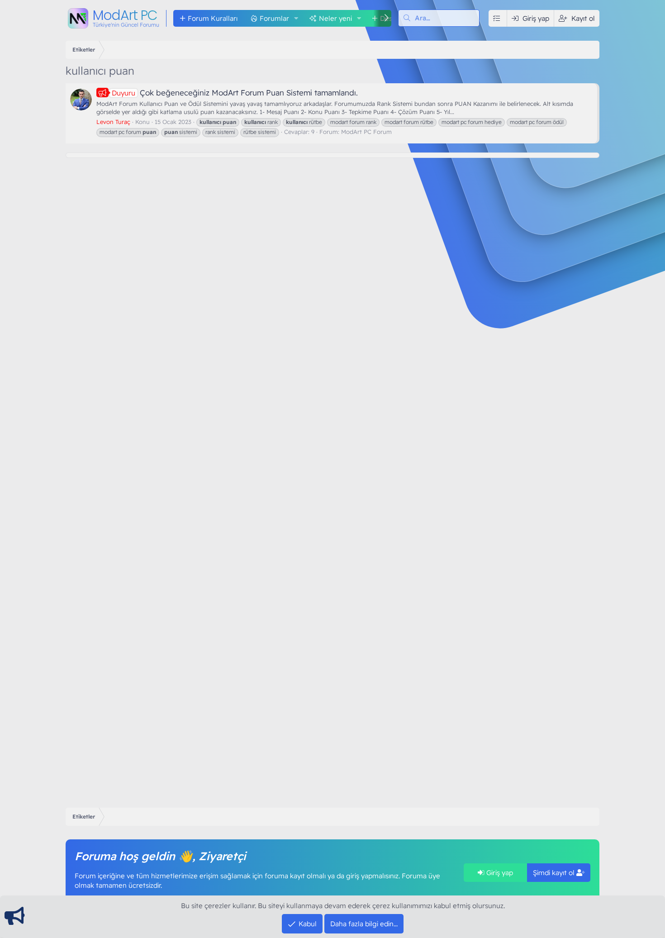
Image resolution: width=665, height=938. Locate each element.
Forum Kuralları (213, 18)
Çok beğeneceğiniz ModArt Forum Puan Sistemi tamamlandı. (235, 92)
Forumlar (274, 18)
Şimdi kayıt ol (554, 872)
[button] (296, 18)
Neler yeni (335, 18)
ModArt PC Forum (366, 131)
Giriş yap (498, 872)
